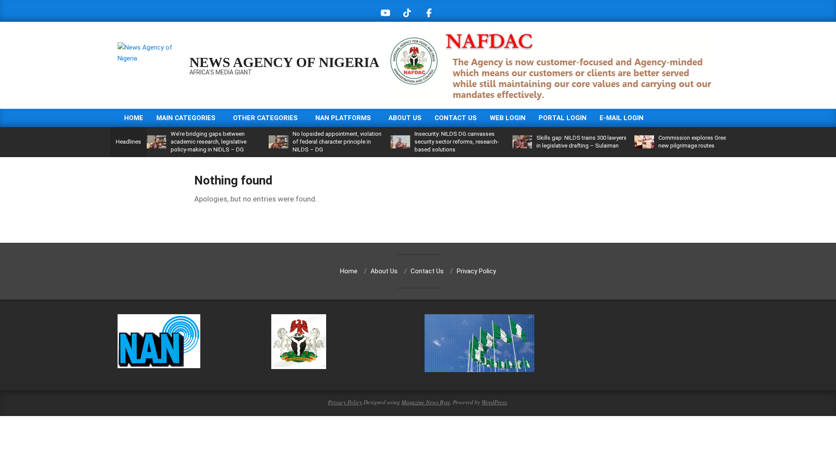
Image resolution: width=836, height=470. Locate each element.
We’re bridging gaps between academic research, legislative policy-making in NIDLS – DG (208, 142)
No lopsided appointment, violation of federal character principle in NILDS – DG (337, 142)
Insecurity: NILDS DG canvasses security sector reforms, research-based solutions (457, 142)
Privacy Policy (345, 402)
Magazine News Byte (425, 402)
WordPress (494, 402)
